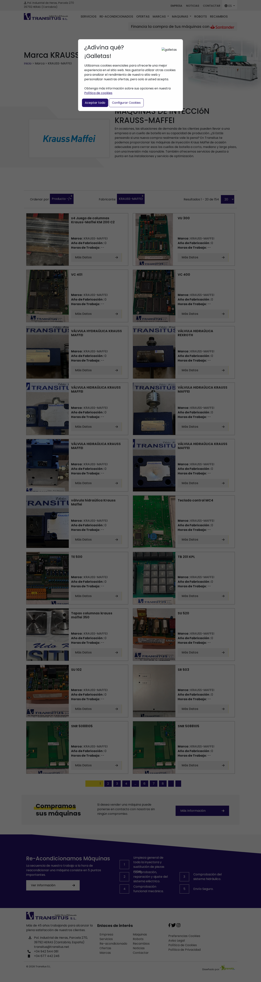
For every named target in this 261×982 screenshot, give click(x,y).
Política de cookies (98, 93)
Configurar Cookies (126, 102)
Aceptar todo (95, 102)
